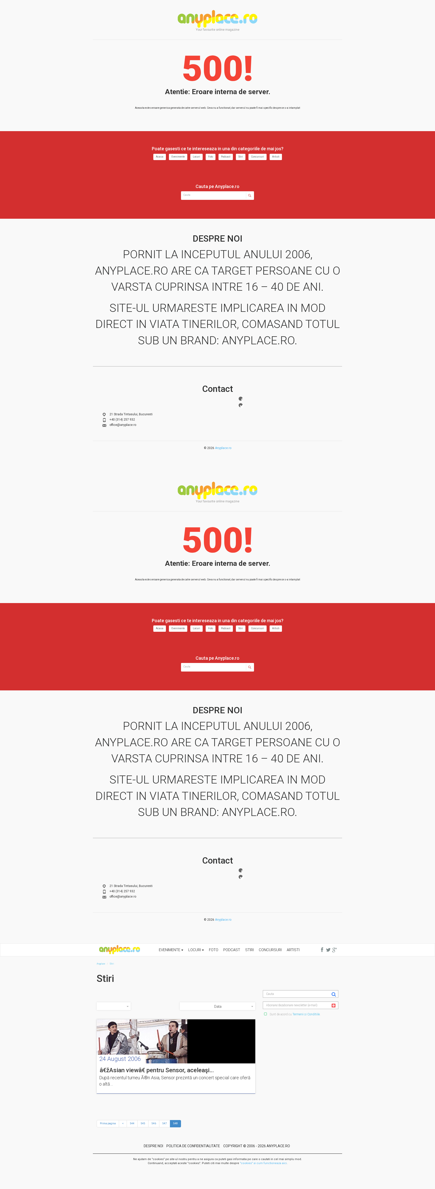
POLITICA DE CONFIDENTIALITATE (193, 1146)
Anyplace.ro (223, 448)
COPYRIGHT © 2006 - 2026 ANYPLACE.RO (256, 1146)
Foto (210, 156)
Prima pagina (108, 1123)
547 (164, 1123)
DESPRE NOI (153, 1146)
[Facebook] (241, 399)
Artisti (275, 156)
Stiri (240, 156)
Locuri (196, 156)
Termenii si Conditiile (306, 1014)
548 (175, 1123)
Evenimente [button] (170, 950)
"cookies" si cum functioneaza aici (263, 1163)
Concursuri (257, 156)
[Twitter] (241, 405)
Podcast (225, 156)
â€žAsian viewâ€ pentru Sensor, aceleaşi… (157, 1070)
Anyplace (217, 19)
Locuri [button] (195, 950)
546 (154, 1123)
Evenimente (178, 156)
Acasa (159, 156)
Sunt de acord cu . (294, 1014)
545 (143, 1123)
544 (132, 1123)
